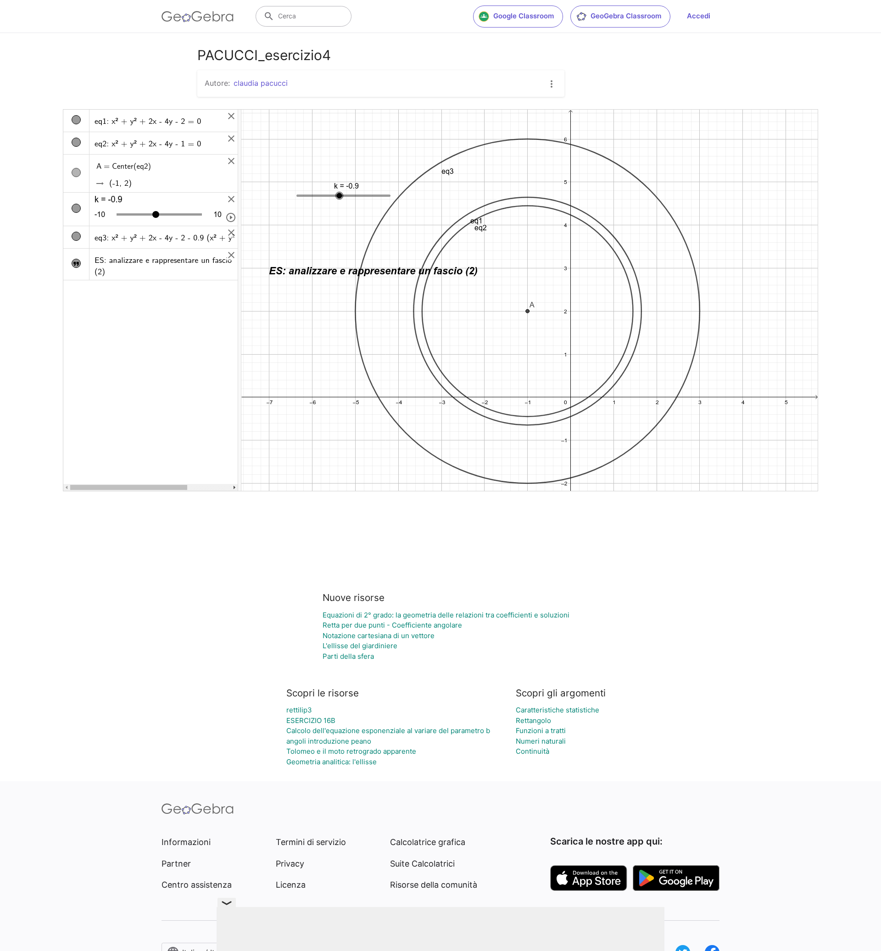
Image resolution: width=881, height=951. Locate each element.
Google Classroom (523, 15)
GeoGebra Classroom (626, 15)
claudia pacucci (261, 83)
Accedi (698, 15)
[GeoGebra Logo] (198, 16)
